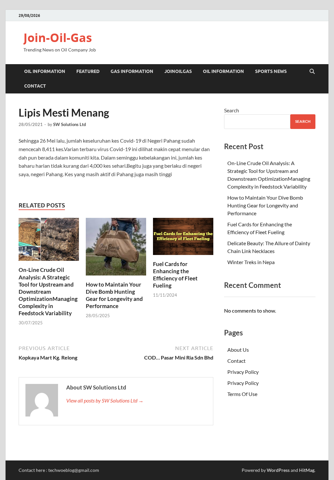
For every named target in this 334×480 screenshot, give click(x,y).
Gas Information (132, 71)
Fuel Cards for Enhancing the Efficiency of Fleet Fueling (175, 275)
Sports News (271, 71)
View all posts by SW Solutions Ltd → (105, 400)
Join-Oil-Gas (57, 38)
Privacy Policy (243, 372)
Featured (87, 71)
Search (231, 110)
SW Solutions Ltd (69, 124)
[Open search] (312, 71)
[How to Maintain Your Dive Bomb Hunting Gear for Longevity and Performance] (116, 249)
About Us (238, 349)
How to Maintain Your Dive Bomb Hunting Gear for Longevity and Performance (114, 295)
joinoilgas (178, 71)
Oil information (44, 71)
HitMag (306, 470)
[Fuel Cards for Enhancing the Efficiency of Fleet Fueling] (183, 238)
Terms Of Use (242, 394)
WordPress (278, 470)
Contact (35, 86)
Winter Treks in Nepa (251, 262)
